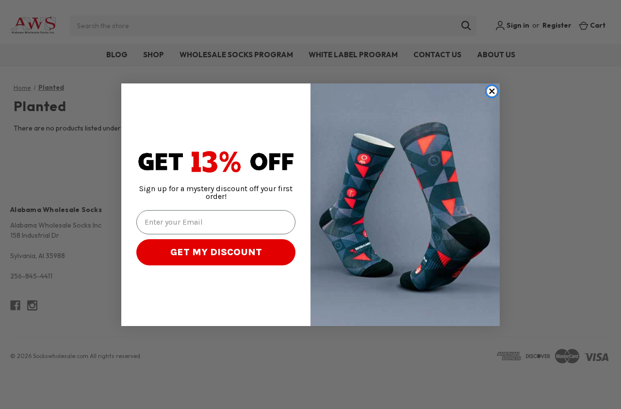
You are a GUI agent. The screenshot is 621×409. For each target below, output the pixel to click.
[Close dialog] (492, 91)
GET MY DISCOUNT (216, 252)
